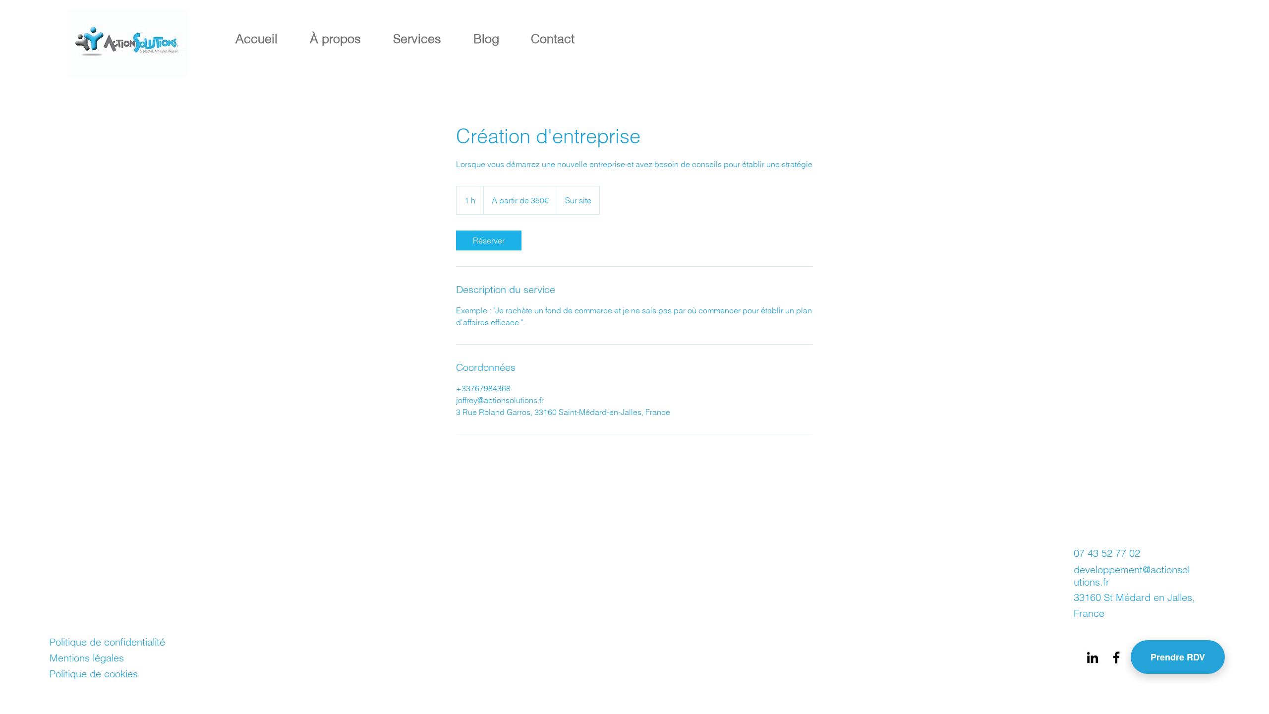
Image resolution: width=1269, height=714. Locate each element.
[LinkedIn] (1092, 657)
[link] (488, 240)
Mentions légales (87, 658)
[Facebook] (1116, 657)
